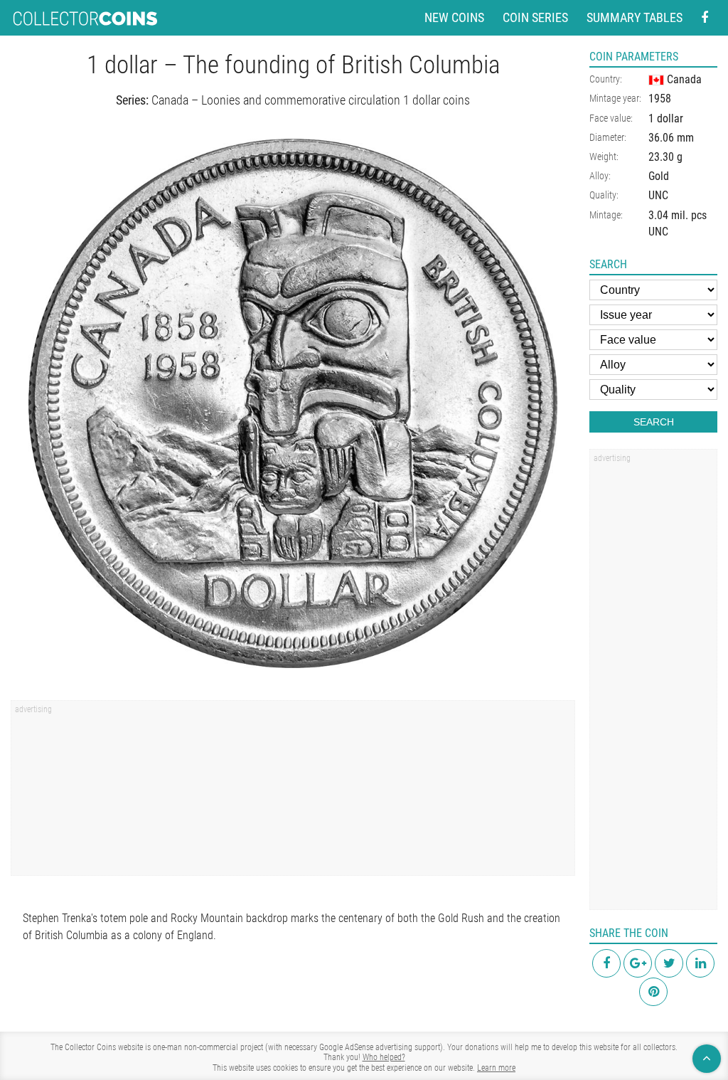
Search (653, 422)
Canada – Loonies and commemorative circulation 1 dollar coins (310, 99)
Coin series (535, 17)
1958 (659, 98)
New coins (454, 17)
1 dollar (665, 118)
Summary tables (634, 17)
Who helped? (384, 1057)
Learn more (496, 1068)
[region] (293, 792)
